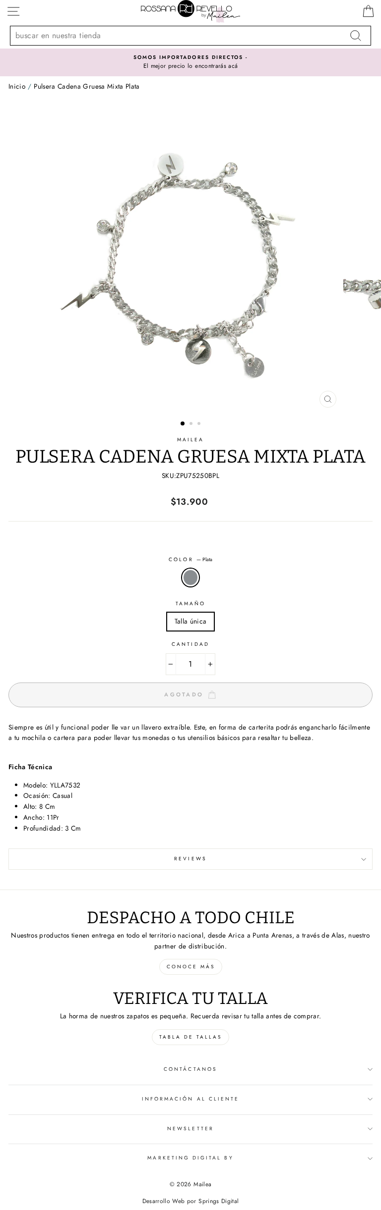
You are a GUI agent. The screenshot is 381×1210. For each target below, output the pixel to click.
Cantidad (190, 644)
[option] (190, 261)
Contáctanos (190, 1069)
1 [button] (183, 423)
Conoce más (191, 966)
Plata (190, 577)
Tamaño (190, 603)
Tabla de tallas (190, 1037)
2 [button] (192, 424)
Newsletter (190, 1128)
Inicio (16, 86)
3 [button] (199, 424)
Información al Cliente (190, 1099)
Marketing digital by (190, 1157)
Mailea (190, 439)
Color (190, 559)
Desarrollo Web (163, 1201)
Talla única (191, 621)
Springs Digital (218, 1201)
